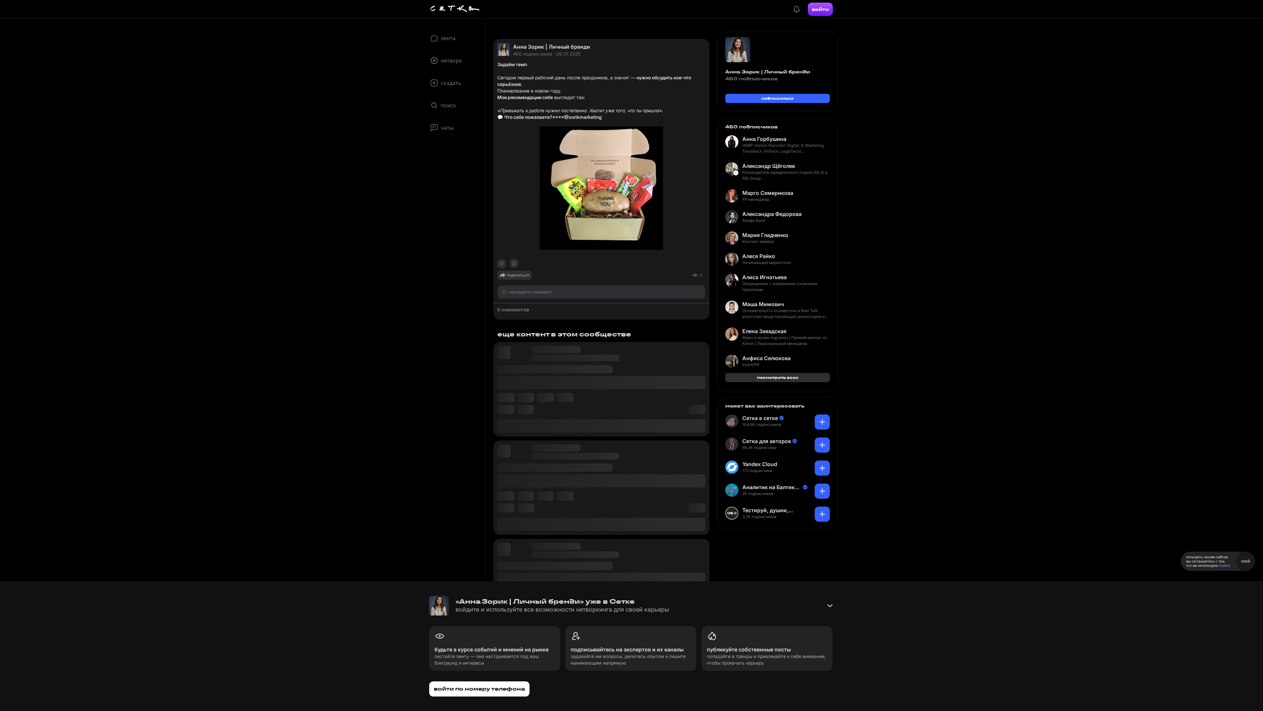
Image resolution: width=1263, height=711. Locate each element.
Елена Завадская (764, 331)
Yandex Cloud (759, 464)
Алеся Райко (758, 256)
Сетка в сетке (760, 418)
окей (1245, 561)
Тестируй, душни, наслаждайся (765, 510)
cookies (1224, 565)
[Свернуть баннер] (830, 606)
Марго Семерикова (767, 193)
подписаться (777, 98)
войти (820, 9)
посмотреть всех (778, 377)
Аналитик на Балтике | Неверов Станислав (771, 487)
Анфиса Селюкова (766, 358)
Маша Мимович (763, 304)
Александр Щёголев (768, 166)
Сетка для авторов (766, 441)
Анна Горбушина (764, 139)
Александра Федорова (772, 214)
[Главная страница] (455, 9)
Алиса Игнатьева (764, 277)
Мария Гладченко (765, 235)
